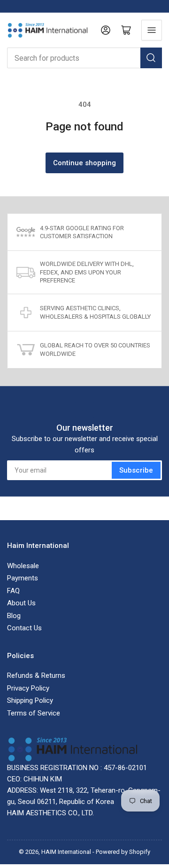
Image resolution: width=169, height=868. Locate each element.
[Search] (151, 58)
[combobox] (84, 58)
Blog (14, 615)
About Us (21, 603)
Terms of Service (33, 713)
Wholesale (23, 566)
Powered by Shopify (123, 851)
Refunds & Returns (36, 675)
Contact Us (24, 628)
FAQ (13, 591)
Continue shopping (84, 163)
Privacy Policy (28, 688)
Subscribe (136, 470)
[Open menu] (151, 30)
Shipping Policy (30, 700)
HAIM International (66, 851)
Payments (22, 578)
